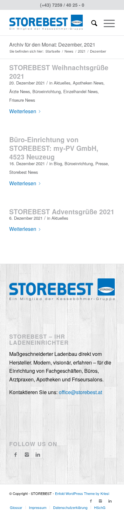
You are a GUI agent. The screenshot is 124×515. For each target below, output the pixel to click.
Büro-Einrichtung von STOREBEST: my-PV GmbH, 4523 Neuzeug (53, 148)
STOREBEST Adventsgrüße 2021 (61, 211)
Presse (101, 163)
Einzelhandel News (80, 91)
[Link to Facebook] (91, 500)
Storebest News (23, 172)
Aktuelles (62, 83)
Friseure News (22, 100)
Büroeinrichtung (46, 91)
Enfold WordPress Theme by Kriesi (82, 493)
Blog (58, 163)
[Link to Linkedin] (110, 500)
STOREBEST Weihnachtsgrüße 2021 (58, 72)
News (69, 51)
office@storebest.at (80, 392)
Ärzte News (19, 91)
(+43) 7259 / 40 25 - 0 (62, 5)
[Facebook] (15, 454)
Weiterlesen (22, 111)
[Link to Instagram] (26, 454)
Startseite (52, 51)
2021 (82, 51)
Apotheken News (88, 83)
